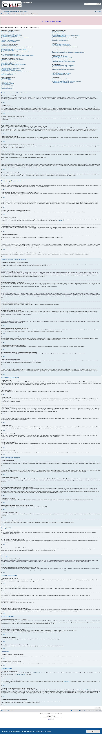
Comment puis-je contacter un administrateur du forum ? (63, 82)
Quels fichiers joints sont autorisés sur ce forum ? (61, 73)
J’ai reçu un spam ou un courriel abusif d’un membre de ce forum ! (65, 46)
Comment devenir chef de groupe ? (59, 36)
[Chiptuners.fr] (12, 4)
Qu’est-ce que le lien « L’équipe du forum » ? (60, 40)
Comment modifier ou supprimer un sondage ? (10, 65)
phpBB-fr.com (53, 715)
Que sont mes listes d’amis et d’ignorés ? (60, 51)
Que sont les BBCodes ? (6, 78)
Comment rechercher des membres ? (59, 60)
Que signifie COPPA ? (5, 32)
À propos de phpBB (19, 674)
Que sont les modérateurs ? (57, 32)
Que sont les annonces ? (6, 84)
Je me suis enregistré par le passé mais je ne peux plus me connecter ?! (15, 37)
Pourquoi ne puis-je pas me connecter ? (9, 36)
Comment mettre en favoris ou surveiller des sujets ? (62, 66)
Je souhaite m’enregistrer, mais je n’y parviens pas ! (11, 34)
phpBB (60, 220)
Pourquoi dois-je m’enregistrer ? (7, 31)
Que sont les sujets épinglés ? (7, 85)
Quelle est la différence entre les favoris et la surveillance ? (63, 65)
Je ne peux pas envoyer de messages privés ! (61, 44)
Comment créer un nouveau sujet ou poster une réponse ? (12, 59)
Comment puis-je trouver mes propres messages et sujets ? (63, 61)
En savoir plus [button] (47, 731)
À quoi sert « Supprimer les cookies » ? (8, 41)
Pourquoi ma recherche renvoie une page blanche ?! (62, 58)
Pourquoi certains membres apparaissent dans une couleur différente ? (65, 37)
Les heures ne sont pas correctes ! (8, 48)
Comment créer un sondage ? (7, 63)
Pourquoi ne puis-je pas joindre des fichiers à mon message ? (13, 68)
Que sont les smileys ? (5, 80)
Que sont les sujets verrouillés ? (7, 87)
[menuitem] (12, 11)
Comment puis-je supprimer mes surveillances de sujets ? (63, 69)
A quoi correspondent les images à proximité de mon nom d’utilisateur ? (15, 51)
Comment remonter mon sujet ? (7, 74)
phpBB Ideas (66, 681)
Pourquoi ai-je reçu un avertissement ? (8, 69)
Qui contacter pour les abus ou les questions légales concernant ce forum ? (66, 81)
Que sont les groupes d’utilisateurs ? (59, 34)
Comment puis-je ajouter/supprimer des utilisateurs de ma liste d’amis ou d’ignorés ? (68, 52)
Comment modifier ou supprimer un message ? (10, 60)
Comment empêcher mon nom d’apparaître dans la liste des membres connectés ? (17, 46)
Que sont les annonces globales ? (7, 83)
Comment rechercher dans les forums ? (59, 56)
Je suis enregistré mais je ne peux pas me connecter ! (11, 35)
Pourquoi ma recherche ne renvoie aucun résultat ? (62, 57)
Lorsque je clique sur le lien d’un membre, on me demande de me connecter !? (17, 55)
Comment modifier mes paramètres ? (8, 45)
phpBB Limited (36, 672)
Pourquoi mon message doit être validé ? (9, 73)
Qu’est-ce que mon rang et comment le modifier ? (10, 54)
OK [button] (93, 731)
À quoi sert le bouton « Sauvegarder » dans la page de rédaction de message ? (16, 71)
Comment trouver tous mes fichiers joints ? (60, 74)
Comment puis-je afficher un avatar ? (8, 52)
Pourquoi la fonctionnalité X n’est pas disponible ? (61, 80)
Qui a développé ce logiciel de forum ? (59, 78)
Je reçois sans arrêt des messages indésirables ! (61, 45)
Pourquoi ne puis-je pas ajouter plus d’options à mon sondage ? (13, 64)
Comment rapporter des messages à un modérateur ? (11, 70)
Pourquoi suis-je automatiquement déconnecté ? (10, 40)
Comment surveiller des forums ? (58, 67)
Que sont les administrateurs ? (58, 31)
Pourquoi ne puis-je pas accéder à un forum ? (10, 66)
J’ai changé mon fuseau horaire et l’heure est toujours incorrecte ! (13, 49)
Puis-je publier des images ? (6, 82)
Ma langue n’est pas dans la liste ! (7, 50)
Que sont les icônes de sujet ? (7, 88)
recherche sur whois (82, 689)
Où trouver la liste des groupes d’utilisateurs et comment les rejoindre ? (65, 35)
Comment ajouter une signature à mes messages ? (11, 62)
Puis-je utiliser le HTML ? (6, 79)
